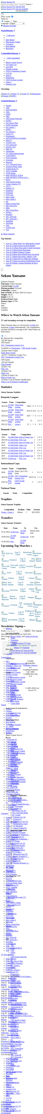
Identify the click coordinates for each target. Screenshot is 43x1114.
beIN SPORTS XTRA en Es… (17, 177)
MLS (8, 1091)
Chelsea (13, 745)
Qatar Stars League (8, 353)
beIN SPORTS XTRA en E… (22, 1016)
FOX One (14, 1033)
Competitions (6, 53)
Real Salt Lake (17, 848)
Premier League (16, 684)
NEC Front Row (17, 1048)
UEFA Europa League (14, 80)
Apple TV (14, 972)
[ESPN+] (13, 96)
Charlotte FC (17, 808)
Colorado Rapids (18, 846)
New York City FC (19, 811)
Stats (3, 306)
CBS (12, 950)
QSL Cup (4, 369)
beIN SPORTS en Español (16, 138)
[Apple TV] (25, 94)
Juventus (14, 764)
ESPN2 (13, 959)
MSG (13, 1046)
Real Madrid (15, 760)
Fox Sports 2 (15, 970)
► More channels (7, 234)
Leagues (9, 654)
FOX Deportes (16, 996)
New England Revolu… (21, 804)
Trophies (4, 308)
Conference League (18, 682)
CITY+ (13, 1024)
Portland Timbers (18, 850)
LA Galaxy (17, 852)
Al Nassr (14, 786)
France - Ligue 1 (7, 512)
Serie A (13, 688)
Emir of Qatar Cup (8, 377)
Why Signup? (37, 631)
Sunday (13, 644)
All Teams (9, 867)
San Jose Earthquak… (20, 839)
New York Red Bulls (20, 813)
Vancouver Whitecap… (21, 835)
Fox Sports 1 (15, 966)
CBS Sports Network (19, 957)
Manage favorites (9, 26)
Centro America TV (18, 1022)
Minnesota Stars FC (20, 854)
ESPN (13, 952)
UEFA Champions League (16, 71)
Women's (9, 1078)
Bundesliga (15, 690)
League (6, 21)
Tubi (12, 1064)
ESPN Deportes (17, 963)
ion (12, 1040)
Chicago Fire (17, 802)
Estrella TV (15, 1027)
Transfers (4, 310)
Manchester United (18, 751)
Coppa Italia (15, 703)
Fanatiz (13, 944)
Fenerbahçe (15, 784)
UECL (8, 1087)
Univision (14, 998)
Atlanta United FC (20, 828)
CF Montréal (18, 826)
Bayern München (17, 777)
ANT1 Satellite (16, 1009)
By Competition (17, 338)
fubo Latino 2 (16, 1037)
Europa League (16, 679)
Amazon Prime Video (19, 1005)
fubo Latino (15, 1035)
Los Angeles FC (18, 837)
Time (15, 21)
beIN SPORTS (16, 948)
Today (13, 638)
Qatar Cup (5, 373)
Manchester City (17, 749)
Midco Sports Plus (17, 1042)
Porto (13, 775)
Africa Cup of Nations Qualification (14, 382)
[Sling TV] (14, 94)
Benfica (13, 773)
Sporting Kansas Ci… (21, 863)
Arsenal (13, 742)
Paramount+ (15, 974)
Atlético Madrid (16, 762)
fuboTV (14, 979)
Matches (9, 628)
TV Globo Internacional (15, 153)
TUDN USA (15, 981)
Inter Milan (15, 766)
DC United (16, 815)
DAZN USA (15, 985)
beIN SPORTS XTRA (19, 1014)
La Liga (13, 686)
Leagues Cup (16, 713)
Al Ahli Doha (11, 406)
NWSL (13, 668)
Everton (13, 755)
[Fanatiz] (4, 96)
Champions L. (11, 1083)
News (8, 1076)
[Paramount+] (35, 94)
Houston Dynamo (19, 832)
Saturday (14, 642)
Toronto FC (17, 819)
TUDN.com (15, 1066)
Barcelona (14, 758)
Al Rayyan (12, 458)
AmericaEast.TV (17, 1007)
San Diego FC (18, 859)
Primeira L (10, 1107)
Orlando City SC (19, 817)
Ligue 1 (13, 693)
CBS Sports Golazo (18, 1020)
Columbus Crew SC (20, 822)
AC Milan (14, 768)
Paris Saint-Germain (18, 782)
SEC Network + (17, 1057)
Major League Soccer (19, 663)
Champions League (18, 677)
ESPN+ (13, 968)
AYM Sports (15, 1011)
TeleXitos (14, 1061)
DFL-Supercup (16, 697)
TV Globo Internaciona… (20, 992)
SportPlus (14, 1059)
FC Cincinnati (17, 806)
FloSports (14, 1031)
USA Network (16, 983)
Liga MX (14, 715)
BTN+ (13, 1018)
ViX (12, 1068)
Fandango (14, 1029)
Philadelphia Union (20, 824)
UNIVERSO (15, 994)
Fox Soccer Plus (17, 961)
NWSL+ (14, 1051)
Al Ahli (16, 286)
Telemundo (15, 990)
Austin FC (17, 861)
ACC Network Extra (18, 1003)
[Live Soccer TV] (8, 2)
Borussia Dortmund (18, 779)
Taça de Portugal (17, 699)
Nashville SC (17, 798)
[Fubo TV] (5, 94)
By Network (5, 338)
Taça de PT (10, 1111)
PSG (10, 424)
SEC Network (16, 1055)
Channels (9, 871)
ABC (13, 946)
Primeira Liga (16, 695)
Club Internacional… (20, 800)
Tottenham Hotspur (18, 753)
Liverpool (14, 747)
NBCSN (14, 987)
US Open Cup (16, 666)
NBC (13, 955)
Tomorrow (15, 640)
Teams (8, 733)
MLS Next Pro (16, 1044)
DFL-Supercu (11, 1109)
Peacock (14, 1000)
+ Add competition (13, 58)
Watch (3, 303)
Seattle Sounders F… (21, 856)
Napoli (13, 771)
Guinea (11, 327)
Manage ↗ (10, 31)
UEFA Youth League (19, 482)
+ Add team (10, 35)
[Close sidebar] (2, 269)
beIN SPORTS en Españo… (21, 976)
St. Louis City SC (18, 843)
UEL (8, 1085)
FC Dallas (16, 841)
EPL (7, 1096)
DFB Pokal (15, 701)
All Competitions (12, 729)
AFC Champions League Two (12, 345)
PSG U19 (10, 482)
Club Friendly (16, 725)
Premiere (14, 1053)
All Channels (11, 1072)
